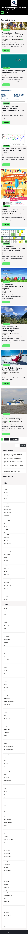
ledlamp (5, 735)
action (5, 628)
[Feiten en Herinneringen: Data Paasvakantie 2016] (14, 187)
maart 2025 (6, 534)
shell (5, 814)
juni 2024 (6, 560)
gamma (5, 670)
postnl (5, 794)
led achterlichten (7, 726)
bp (4, 645)
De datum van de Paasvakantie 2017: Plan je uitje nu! (12, 287)
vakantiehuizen (7, 850)
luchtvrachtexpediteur (8, 749)
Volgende (15, 439)
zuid (5, 918)
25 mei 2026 (6, 333)
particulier (6, 785)
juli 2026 (5, 489)
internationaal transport (9, 701)
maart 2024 (6, 568)
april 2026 (6, 498)
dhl (4, 653)
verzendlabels (7, 864)
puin (5, 799)
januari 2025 (6, 540)
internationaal (7, 698)
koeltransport (6, 709)
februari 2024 (6, 571)
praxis (5, 797)
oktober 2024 (6, 548)
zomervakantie (7, 912)
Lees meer (7, 51)
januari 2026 (6, 506)
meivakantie (6, 754)
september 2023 (7, 585)
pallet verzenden (7, 780)
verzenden (6, 859)
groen (5, 676)
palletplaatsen (7, 783)
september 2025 (7, 517)
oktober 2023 (6, 582)
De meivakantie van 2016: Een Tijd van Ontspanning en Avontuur (14, 150)
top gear (5, 833)
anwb (5, 631)
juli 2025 (5, 523)
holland (5, 681)
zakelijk (5, 890)
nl (4, 766)
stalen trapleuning (7, 819)
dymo (5, 656)
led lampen (6, 732)
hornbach (6, 687)
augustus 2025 (7, 520)
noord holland (7, 771)
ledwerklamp (6, 738)
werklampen (6, 881)
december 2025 (7, 509)
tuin (4, 842)
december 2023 (7, 577)
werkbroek (6, 875)
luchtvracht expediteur (8, 746)
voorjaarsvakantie (7, 870)
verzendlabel (6, 861)
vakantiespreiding (7, 856)
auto (5, 633)
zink (5, 898)
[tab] (2, 12)
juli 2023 (5, 591)
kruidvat (5, 715)
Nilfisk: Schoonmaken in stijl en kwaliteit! (12, 458)
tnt (4, 828)
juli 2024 (5, 557)
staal (5, 816)
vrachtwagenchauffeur (8, 873)
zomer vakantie (7, 909)
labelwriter (6, 721)
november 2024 (7, 546)
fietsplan (5, 667)
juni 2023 (6, 593)
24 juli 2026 (6, 75)
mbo (5, 752)
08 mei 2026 (6, 372)
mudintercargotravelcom (17, 39)
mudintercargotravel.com (14, 8)
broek (5, 650)
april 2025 (6, 532)
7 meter (5, 619)
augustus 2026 (7, 487)
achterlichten (6, 625)
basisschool (6, 636)
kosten (5, 712)
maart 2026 (6, 501)
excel (5, 664)
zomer (5, 906)
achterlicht (6, 622)
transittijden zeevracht (8, 839)
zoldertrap (6, 904)
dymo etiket (6, 659)
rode (5, 805)
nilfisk (5, 760)
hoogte (5, 684)
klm (4, 707)
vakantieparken (7, 853)
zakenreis (6, 892)
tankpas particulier (8, 822)
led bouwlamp (7, 729)
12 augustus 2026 (7, 39)
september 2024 (7, 551)
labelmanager (7, 718)
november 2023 (7, 579)
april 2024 (6, 565)
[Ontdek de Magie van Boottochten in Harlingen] (14, 400)
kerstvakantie (7, 704)
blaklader (6, 642)
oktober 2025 (6, 515)
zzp (4, 926)
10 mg (5, 608)
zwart (5, 923)
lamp (5, 723)
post (5, 788)
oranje (5, 774)
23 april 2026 (6, 421)
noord (5, 769)
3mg (5, 614)
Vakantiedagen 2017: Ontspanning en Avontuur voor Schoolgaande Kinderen (13, 108)
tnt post (5, 830)
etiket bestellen (7, 662)
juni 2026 (6, 492)
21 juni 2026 (6, 213)
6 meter (5, 617)
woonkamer (6, 887)
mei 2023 (6, 596)
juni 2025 (6, 526)
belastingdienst (7, 639)
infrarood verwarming (8, 695)
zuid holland (6, 921)
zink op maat (6, 901)
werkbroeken (6, 878)
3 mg (5, 611)
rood (5, 808)
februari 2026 (6, 503)
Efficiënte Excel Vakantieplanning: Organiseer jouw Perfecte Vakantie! (13, 248)
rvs (4, 811)
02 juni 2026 (6, 291)
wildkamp (6, 884)
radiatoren (6, 802)
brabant (5, 647)
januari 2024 (6, 574)
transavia (6, 836)
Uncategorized (6, 29)
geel (5, 673)
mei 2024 (6, 563)
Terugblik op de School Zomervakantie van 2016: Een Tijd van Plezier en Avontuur (13, 35)
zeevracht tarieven (8, 895)
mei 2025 (6, 529)
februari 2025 (6, 537)
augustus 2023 (7, 588)
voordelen (6, 867)
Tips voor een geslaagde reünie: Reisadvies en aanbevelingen (11, 329)
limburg (5, 743)
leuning (5, 740)
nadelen (5, 757)
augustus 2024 (7, 554)
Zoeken (3, 445)
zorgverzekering (7, 915)
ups (4, 847)
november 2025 (7, 512)
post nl (5, 791)
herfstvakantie (7, 678)
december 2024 (7, 543)
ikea (5, 692)
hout (5, 690)
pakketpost (6, 777)
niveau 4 (5, 763)
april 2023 (6, 599)
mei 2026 (6, 495)
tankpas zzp (6, 825)
